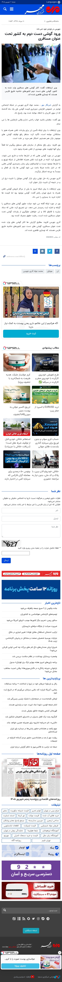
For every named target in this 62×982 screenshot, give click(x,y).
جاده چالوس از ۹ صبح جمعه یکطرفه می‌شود (39, 608)
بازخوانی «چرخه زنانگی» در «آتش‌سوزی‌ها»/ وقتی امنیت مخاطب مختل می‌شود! (30, 670)
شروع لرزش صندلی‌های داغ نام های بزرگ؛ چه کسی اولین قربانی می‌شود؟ (29, 649)
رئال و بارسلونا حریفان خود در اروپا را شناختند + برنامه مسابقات (30, 684)
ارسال (6, 560)
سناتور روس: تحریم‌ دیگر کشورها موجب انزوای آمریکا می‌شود (32, 620)
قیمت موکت (33, 815)
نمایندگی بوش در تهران (13, 830)
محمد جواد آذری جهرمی (33, 271)
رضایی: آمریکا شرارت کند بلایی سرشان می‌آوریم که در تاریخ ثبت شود (30, 691)
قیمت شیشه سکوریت (19, 810)
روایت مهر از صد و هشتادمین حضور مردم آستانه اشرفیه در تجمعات (32, 739)
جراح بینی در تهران (51, 810)
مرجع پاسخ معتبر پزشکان (13, 820)
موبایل (49, 271)
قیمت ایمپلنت (30, 825)
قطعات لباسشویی (11, 825)
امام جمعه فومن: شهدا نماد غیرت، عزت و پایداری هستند (33, 704)
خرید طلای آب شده (51, 815)
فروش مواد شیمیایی (49, 825)
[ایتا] (14, 919)
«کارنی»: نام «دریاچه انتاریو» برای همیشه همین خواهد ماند (32, 722)
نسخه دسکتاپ (31, 930)
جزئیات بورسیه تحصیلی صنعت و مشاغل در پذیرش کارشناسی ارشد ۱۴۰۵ (31, 640)
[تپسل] (4, 283)
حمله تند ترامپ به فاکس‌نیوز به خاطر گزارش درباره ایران (33, 747)
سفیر (5, 810)
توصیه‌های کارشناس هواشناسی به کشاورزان (39, 614)
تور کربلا (21, 815)
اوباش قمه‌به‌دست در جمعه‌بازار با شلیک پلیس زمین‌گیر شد (32, 699)
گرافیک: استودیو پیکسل (22, 976)
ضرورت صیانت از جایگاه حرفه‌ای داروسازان (39, 626)
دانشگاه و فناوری (52, 21)
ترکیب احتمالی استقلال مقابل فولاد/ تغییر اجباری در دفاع (33, 632)
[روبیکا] (28, 919)
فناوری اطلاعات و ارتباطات (33, 21)
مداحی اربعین (53, 820)
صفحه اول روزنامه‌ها (48, 754)
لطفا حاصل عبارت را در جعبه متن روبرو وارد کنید (39, 548)
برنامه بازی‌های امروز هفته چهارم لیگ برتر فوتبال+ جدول (33, 662)
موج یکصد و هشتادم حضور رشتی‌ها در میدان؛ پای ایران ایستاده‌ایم (33, 730)
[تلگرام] (48, 919)
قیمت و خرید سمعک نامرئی (26, 835)
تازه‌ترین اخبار (52, 603)
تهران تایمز (46, 840)
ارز (58, 271)
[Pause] (6, 315)
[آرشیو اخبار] (19, 919)
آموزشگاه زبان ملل (50, 835)
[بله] (43, 919)
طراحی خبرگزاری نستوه (46, 976)
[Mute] (11, 315)
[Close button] (59, 952)
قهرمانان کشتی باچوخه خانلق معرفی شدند (39, 711)
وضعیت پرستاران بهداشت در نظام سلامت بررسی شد (34, 656)
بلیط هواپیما (33, 830)
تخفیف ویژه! (20, 966)
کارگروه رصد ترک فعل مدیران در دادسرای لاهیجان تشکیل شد (31, 716)
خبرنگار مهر (46, 105)
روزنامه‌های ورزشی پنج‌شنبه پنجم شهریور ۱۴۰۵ (36, 799)
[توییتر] (33, 919)
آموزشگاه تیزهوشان (50, 830)
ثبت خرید (31, 334)
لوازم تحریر (36, 810)
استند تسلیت (8, 815)
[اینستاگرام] (38, 919)
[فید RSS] (24, 919)
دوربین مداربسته (35, 820)
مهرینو (6, 835)
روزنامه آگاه (16, 840)
